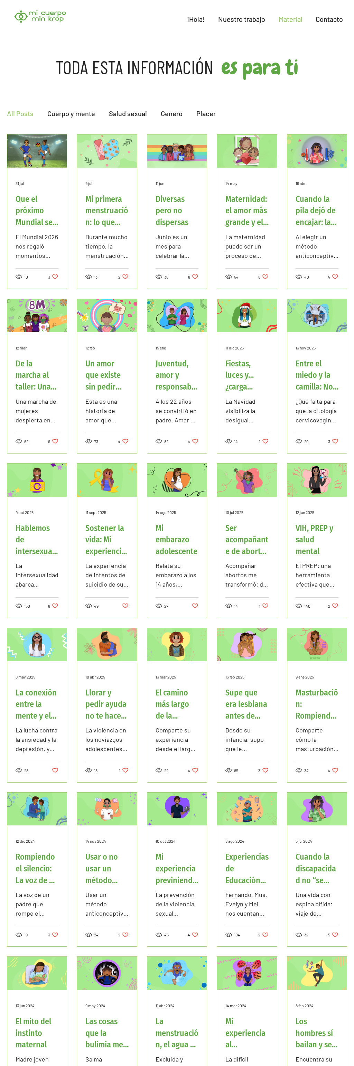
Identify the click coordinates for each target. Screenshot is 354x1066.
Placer (206, 113)
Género (172, 113)
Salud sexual (128, 113)
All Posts (20, 113)
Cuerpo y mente (71, 113)
